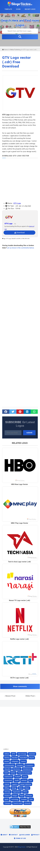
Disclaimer (25, 835)
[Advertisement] (20, 180)
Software (29, 795)
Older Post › (30, 696)
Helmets (24, 780)
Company (20, 765)
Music (27, 788)
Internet (6, 784)
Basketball (23, 758)
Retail (22, 795)
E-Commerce (29, 765)
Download (20, 232)
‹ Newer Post (9, 696)
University (27, 803)
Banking (7, 758)
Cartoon (23, 761)
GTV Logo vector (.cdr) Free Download (16, 61)
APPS (13, 754)
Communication (9, 765)
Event (6, 773)
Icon (30, 780)
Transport (7, 803)
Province (7, 795)
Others (25, 792)
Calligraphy (14, 761)
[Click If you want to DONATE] (20, 817)
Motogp (14, 788)
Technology (14, 799)
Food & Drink (8, 776)
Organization (17, 792)
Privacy (36, 835)
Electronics (16, 769)
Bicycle (31, 758)
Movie (21, 788)
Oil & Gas (7, 792)
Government (8, 780)
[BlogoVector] (20, 6)
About (4, 835)
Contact (14, 835)
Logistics (15, 784)
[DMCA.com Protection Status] (20, 828)
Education (7, 769)
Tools (31, 799)
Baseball (15, 758)
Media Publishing (25, 784)
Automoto (32, 754)
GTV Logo (17, 203)
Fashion (12, 773)
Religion (14, 795)
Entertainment (27, 769)
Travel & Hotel (17, 803)
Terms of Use (20, 838)
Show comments (20, 686)
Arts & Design (22, 754)
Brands (6, 761)
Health (17, 780)
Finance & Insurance (24, 773)
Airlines (6, 754)
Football (17, 776)
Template (24, 799)
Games (25, 776)
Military (6, 788)
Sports (6, 799)
